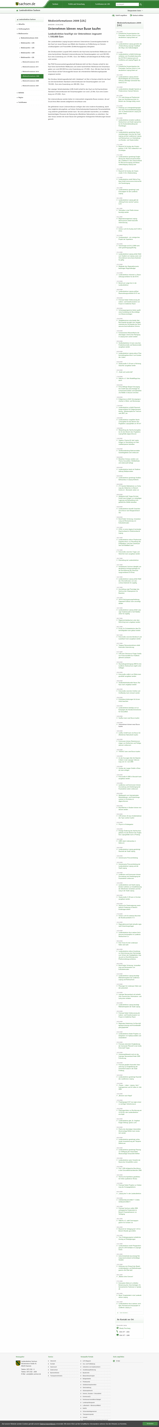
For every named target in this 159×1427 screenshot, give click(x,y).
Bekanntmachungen (89, 1376)
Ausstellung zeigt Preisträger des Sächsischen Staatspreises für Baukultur (129, 591)
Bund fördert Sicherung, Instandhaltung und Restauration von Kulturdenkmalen (130, 967)
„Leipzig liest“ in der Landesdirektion (130, 1193)
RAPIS (85, 1408)
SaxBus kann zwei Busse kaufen (129, 718)
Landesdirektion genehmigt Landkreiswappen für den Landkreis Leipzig (129, 191)
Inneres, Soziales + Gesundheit (92, 1393)
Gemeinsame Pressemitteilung (128, 858)
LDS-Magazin (87, 1361)
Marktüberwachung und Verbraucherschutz (95, 1420)
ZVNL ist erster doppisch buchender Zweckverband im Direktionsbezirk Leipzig (130, 531)
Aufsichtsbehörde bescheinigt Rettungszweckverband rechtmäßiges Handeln (129, 1258)
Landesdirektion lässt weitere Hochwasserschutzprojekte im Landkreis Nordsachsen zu (130, 934)
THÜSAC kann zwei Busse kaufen (129, 751)
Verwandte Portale (87, 1357)
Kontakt (52, 1364)
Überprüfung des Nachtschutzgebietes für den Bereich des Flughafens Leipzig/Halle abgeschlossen (130, 432)
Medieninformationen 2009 (31, 76)
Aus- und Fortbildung (89, 1364)
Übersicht (53, 1361)
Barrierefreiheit (54, 1373)
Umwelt (85, 1417)
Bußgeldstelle (87, 1378)
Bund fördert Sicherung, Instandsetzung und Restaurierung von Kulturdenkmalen (130, 521)
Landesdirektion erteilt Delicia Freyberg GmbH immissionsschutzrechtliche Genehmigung (130, 181)
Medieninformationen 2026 (29, 38)
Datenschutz (54, 1370)
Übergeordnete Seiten (134, 10)
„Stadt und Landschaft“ (126, 372)
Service (50, 1357)
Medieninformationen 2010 (31, 71)
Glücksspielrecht (87, 1390)
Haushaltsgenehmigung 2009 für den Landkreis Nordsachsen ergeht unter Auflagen (130, 666)
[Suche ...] (141, 4)
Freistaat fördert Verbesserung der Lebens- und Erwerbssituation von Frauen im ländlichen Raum (129, 302)
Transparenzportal (88, 1414)
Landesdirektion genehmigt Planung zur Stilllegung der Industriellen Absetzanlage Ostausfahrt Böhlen (130, 1151)
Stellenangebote (24, 29)
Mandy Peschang (124, 1328)
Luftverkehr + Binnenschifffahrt (92, 1405)
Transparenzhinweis (56, 1376)
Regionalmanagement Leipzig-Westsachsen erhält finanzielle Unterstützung (128, 220)
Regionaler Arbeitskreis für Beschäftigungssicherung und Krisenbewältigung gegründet (130, 1025)
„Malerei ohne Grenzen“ (126, 1276)
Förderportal (86, 1382)
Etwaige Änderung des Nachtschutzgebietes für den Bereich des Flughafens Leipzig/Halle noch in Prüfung (130, 832)
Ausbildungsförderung (89, 1370)
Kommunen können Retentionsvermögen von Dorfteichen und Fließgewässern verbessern (130, 743)
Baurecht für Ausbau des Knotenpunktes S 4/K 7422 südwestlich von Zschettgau (130, 148)
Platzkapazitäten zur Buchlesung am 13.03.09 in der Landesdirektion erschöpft (130, 1112)
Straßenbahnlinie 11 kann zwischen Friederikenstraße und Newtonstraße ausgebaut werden (130, 345)
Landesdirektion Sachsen (29, 11)
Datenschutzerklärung (47, 1424)
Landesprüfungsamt (89, 1402)
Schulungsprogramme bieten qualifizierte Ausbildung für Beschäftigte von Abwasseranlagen (130, 312)
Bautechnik (86, 1373)
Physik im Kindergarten (126, 824)
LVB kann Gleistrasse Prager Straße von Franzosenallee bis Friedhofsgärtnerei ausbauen (130, 655)
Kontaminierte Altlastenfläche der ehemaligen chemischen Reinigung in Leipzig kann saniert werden (129, 334)
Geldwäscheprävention (89, 1384)
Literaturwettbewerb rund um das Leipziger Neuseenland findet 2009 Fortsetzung (129, 1056)
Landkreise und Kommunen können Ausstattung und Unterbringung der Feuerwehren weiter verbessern (130, 787)
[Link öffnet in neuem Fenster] (25, 5)
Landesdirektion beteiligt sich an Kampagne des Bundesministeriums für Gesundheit (130, 709)
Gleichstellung (87, 1387)
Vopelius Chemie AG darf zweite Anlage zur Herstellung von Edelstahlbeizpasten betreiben (129, 442)
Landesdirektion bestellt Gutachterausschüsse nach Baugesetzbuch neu (129, 510)
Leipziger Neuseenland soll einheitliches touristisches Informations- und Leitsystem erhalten (130, 996)
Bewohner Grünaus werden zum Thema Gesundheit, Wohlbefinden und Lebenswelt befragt (129, 461)
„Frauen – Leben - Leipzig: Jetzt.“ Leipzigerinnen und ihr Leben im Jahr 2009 (130, 1087)
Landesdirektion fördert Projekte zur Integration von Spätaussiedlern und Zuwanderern (130, 1035)
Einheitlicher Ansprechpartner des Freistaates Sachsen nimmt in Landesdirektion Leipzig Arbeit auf (130, 35)
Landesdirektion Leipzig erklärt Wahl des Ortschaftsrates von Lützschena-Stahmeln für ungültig (130, 581)
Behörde (21, 93)
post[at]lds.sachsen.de (33, 1374)
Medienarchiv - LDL (27, 57)
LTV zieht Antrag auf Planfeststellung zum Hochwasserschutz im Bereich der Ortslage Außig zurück (129, 99)
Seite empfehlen (118, 1357)
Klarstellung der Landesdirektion (129, 560)
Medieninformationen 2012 (31, 62)
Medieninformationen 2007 (31, 86)
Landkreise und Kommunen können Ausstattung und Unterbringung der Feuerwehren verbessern (130, 876)
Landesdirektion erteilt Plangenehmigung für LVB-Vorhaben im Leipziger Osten (130, 1247)
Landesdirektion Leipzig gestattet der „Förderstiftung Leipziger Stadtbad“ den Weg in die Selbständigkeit (130, 46)
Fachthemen (22, 102)
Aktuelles (21, 24)
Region (20, 98)
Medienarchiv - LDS (27, 43)
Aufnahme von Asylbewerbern (91, 1367)
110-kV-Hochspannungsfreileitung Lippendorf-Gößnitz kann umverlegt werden (130, 601)
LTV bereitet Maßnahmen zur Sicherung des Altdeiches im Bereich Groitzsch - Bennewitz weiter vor (130, 488)
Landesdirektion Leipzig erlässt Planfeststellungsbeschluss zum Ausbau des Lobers (130, 355)
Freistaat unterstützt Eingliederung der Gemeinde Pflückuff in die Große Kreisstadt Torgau (130, 1046)
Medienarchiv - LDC (27, 48)
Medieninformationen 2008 (31, 81)
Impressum (53, 1367)
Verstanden (150, 1423)
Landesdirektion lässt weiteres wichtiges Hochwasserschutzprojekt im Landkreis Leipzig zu (130, 1305)
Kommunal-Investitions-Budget (92, 1399)
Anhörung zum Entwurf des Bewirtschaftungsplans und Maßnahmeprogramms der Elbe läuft (130, 1268)
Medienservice (23, 34)
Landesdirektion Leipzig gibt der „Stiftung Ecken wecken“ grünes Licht (129, 202)
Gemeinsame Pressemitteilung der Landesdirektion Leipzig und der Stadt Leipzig (129, 866)
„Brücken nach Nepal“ (125, 1095)
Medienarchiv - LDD (28, 53)
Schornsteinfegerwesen (90, 1411)
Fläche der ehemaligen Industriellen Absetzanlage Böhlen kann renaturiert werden (130, 1131)
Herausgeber (20, 1357)
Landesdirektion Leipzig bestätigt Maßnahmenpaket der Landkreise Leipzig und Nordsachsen (129, 977)
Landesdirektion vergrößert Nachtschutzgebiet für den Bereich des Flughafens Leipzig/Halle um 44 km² (130, 421)
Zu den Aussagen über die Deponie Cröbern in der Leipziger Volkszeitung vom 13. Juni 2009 (129, 760)
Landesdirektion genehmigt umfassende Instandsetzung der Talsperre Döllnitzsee (130, 1141)
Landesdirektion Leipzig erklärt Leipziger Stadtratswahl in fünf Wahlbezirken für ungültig (130, 612)
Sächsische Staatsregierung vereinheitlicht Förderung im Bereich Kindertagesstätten (130, 907)
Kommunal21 (87, 1396)
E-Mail (118, 1361)
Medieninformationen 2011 (31, 67)
